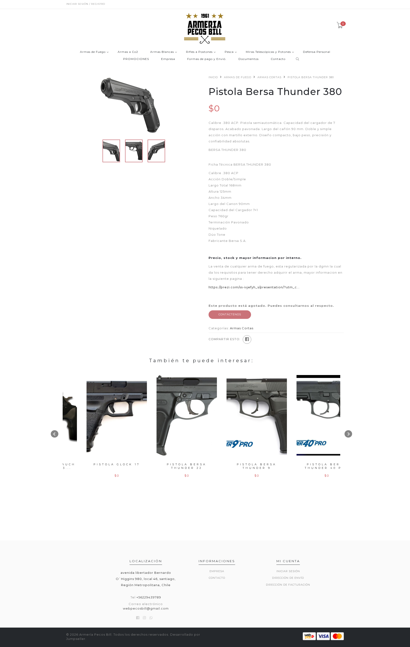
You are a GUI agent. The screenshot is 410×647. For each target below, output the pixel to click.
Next (348, 434)
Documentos (248, 59)
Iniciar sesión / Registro (85, 3)
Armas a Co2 (128, 52)
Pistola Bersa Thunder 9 (237, 466)
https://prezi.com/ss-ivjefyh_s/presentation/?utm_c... (254, 287)
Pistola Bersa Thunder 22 (167, 466)
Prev (54, 434)
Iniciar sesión (288, 571)
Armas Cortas (269, 77)
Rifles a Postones (199, 52)
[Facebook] (247, 339)
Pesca (229, 52)
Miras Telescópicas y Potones (268, 52)
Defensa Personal (316, 52)
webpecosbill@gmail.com (146, 608)
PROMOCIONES (136, 59)
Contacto (278, 59)
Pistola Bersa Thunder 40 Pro (308, 466)
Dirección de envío (288, 577)
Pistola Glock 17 (98, 464)
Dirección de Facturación (288, 584)
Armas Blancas (162, 52)
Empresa (168, 59)
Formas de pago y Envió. (206, 59)
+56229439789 (148, 597)
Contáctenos (230, 314)
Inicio (213, 77)
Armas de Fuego (93, 52)
